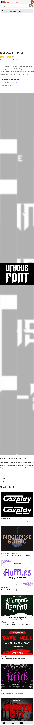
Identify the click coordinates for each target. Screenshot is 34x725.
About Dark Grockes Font (11, 82)
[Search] (31, 5)
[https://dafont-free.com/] (2, 11)
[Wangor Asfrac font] (17, 607)
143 (12, 60)
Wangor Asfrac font (7, 622)
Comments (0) (7, 88)
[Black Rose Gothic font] (17, 538)
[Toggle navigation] (1, 1)
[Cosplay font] (17, 504)
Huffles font (5, 587)
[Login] (32, 2)
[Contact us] (21, 722)
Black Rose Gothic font (9, 553)
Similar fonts (7, 85)
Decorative (5, 60)
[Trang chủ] (4, 722)
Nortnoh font (5, 691)
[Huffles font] (17, 573)
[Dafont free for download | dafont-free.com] (10, 2)
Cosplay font (5, 519)
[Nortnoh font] (17, 676)
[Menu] (12, 722)
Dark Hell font (5, 656)
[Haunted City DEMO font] (17, 711)
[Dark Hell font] (17, 642)
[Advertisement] (17, 32)
